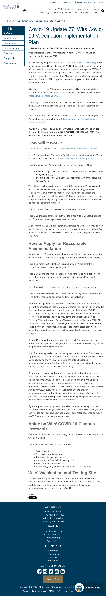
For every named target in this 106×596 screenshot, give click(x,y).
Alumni (71, 2)
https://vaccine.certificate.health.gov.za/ (74, 158)
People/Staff (62, 2)
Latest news (27, 20)
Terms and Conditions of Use (34, 591)
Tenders (53, 557)
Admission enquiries (53, 518)
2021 (52, 20)
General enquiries (53, 511)
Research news (11, 43)
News (96, 12)
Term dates (53, 554)
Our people (9, 58)
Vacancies (53, 550)
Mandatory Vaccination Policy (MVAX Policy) (75, 62)
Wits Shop (53, 560)
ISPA (65, 591)
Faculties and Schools (87, 9)
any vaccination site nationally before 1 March (75, 148)
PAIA (58, 591)
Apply (101, 2)
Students (69, 9)
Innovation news (12, 48)
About (52, 2)
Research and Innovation (78, 12)
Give (95, 2)
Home (10, 20)
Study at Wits (55, 9)
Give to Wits (53, 579)
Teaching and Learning (51, 12)
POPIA (51, 591)
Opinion (8, 53)
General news (42, 20)
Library (79, 2)
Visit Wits (87, 2)
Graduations (10, 63)
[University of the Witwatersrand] (10, 5)
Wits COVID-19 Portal (82, 466)
